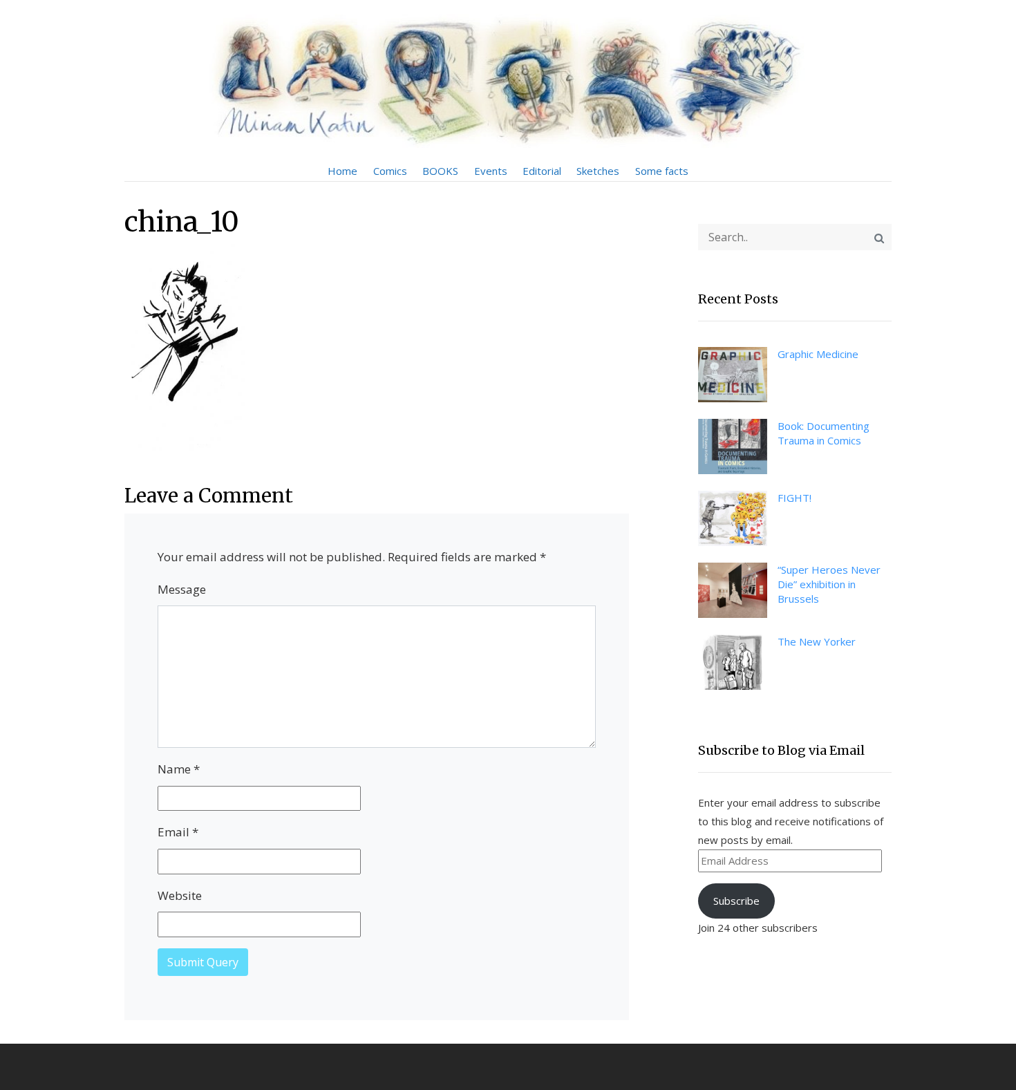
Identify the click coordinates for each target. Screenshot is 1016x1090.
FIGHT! (794, 498)
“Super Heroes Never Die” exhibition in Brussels (829, 584)
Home (342, 171)
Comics (390, 171)
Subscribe (736, 901)
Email (178, 832)
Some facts (661, 171)
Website (180, 895)
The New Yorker (817, 641)
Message (182, 589)
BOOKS (440, 171)
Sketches (597, 171)
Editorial (542, 171)
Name (179, 769)
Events (490, 171)
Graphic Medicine (818, 354)
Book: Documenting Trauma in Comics (823, 433)
